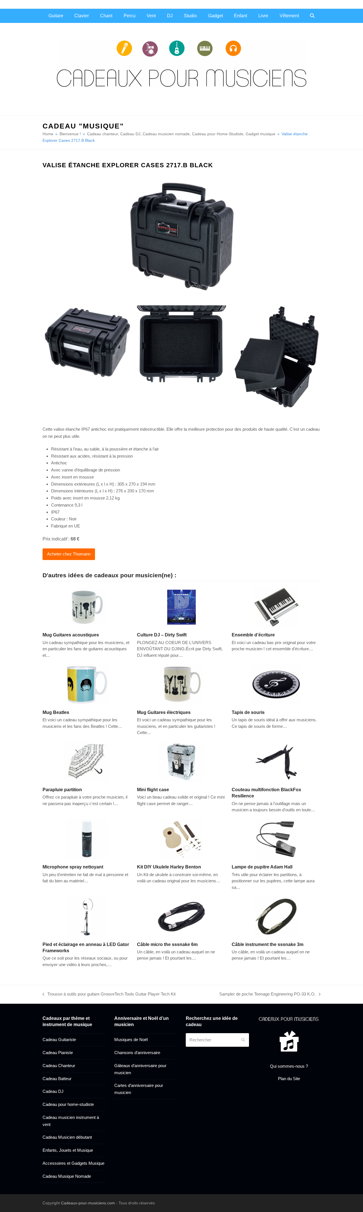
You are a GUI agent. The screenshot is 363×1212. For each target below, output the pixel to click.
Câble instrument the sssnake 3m (267, 944)
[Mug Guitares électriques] (181, 684)
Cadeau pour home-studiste (68, 1104)
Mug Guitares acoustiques (71, 634)
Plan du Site (289, 1078)
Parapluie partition (62, 789)
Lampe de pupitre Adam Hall (262, 866)
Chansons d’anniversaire (137, 1052)
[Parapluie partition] (87, 761)
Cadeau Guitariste (59, 1039)
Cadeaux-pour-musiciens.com (88, 1203)
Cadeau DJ (53, 1091)
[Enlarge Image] (181, 235)
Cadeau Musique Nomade (67, 1176)
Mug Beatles (56, 712)
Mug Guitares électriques (164, 712)
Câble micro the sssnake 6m (167, 944)
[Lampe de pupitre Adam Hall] (276, 838)
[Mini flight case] (181, 761)
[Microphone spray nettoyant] (87, 838)
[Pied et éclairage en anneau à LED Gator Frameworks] (87, 916)
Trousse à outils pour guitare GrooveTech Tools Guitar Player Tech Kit (109, 995)
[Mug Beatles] (87, 684)
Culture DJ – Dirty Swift (162, 634)
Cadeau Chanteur (59, 1065)
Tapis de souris (248, 712)
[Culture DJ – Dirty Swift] (181, 606)
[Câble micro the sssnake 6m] (181, 916)
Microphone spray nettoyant (73, 866)
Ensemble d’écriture (253, 634)
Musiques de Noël (131, 1039)
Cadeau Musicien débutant (67, 1137)
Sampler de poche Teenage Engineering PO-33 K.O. (267, 995)
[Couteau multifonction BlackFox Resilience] (276, 761)
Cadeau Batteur (57, 1078)
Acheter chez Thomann (68, 554)
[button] (312, 16)
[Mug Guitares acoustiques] (87, 606)
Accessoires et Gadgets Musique (73, 1163)
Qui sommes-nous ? (289, 1066)
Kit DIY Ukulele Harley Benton (169, 866)
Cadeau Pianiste (58, 1052)
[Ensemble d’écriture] (276, 606)
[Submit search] (243, 1040)
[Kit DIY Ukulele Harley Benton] (181, 838)
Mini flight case (153, 789)
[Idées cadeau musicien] (289, 1018)
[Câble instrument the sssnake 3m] (276, 916)
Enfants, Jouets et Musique (68, 1150)
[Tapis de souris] (276, 684)
